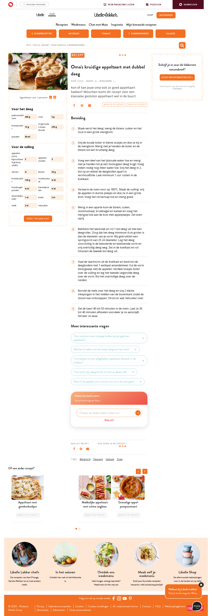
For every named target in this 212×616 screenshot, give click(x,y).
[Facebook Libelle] (113, 598)
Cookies (79, 606)
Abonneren (43, 610)
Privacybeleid (177, 88)
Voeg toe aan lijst (38, 218)
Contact (146, 606)
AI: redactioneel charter (125, 606)
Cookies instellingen (98, 606)
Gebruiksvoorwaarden (59, 606)
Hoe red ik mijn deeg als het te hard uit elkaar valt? (100, 372)
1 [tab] (76, 528)
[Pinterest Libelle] (130, 598)
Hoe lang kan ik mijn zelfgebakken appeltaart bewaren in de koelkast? (105, 360)
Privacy (40, 606)
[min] (50, 97)
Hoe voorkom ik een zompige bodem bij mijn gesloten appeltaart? (101, 338)
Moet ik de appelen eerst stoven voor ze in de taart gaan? (104, 381)
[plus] (54, 97)
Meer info (109, 419)
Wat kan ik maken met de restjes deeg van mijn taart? (102, 349)
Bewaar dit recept (114, 105)
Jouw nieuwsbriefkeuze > (177, 77)
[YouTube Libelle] (125, 598)
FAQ (158, 606)
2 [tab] (79, 528)
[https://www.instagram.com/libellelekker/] (119, 598)
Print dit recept (137, 105)
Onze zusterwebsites (80, 610)
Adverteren (59, 610)
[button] (188, 4)
